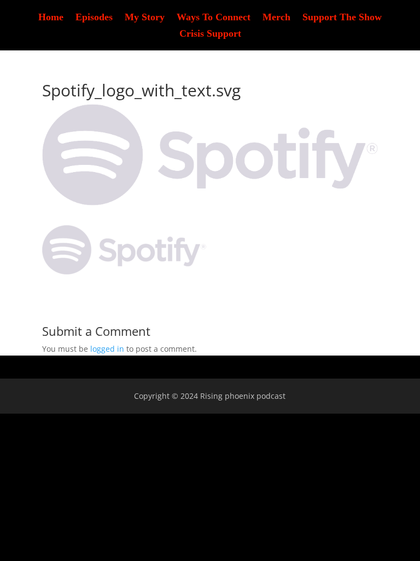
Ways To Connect (213, 17)
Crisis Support (210, 34)
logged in (107, 349)
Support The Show (342, 17)
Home (50, 17)
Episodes (94, 17)
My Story (145, 17)
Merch (276, 17)
